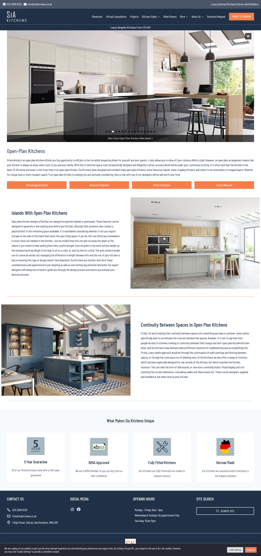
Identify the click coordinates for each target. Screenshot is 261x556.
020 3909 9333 (20, 510)
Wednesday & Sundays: (146, 515)
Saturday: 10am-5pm (145, 520)
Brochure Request (216, 16)
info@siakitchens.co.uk (24, 516)
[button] (248, 36)
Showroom (97, 16)
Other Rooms (169, 16)
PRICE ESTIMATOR (241, 16)
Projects (134, 16)
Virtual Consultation (116, 16)
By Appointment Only (168, 515)
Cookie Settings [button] (235, 549)
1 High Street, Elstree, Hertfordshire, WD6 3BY (35, 522)
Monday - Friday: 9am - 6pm (149, 510)
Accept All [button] (250, 549)
